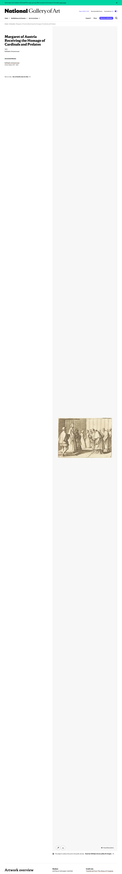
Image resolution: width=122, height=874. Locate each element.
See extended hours (96, 11)
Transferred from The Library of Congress (99, 871)
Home (6, 24)
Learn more (62, 2)
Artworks (12, 24)
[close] (116, 2)
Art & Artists (33, 18)
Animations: (109, 11)
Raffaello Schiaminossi (12, 63)
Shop (95, 18)
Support (88, 18)
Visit (6, 18)
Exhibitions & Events (18, 18)
